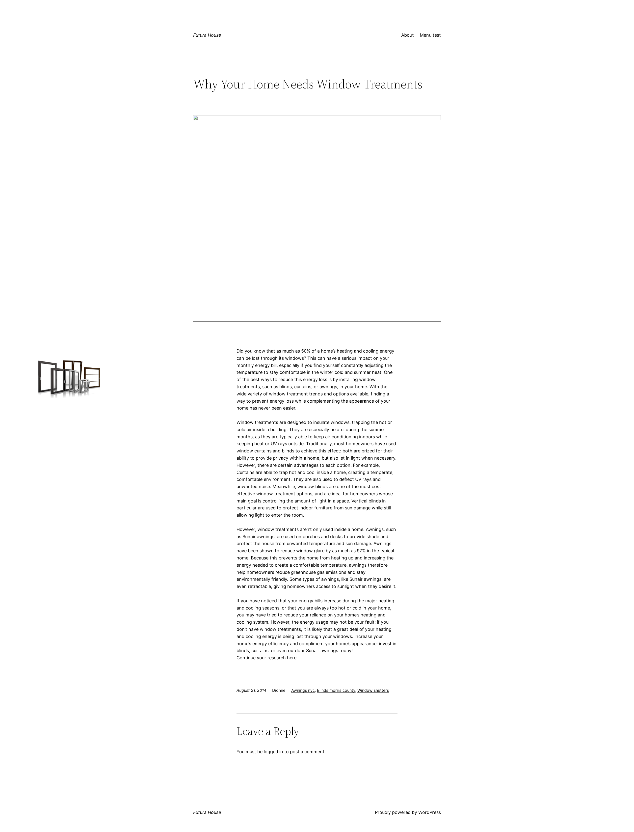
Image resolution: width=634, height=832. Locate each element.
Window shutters (373, 690)
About (407, 35)
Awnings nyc (303, 690)
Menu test (430, 35)
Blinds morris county (336, 690)
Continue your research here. (267, 657)
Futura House (207, 35)
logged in (273, 751)
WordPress (429, 812)
